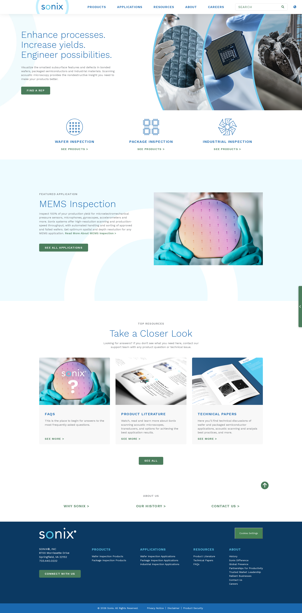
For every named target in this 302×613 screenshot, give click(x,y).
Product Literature (204, 556)
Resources (163, 7)
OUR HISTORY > (151, 506)
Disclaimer (173, 608)
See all (151, 460)
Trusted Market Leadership (245, 572)
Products (96, 7)
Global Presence (238, 564)
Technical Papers (203, 560)
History (233, 556)
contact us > (225, 506)
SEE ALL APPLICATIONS (63, 247)
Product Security (193, 608)
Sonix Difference (239, 560)
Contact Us (235, 580)
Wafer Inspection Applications (157, 556)
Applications (129, 7)
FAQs (196, 564)
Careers (216, 7)
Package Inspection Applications (159, 560)
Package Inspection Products (109, 560)
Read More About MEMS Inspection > (90, 233)
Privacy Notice (155, 608)
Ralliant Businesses (240, 575)
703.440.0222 (48, 560)
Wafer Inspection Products (107, 556)
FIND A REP (36, 90)
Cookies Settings (248, 533)
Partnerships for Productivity (246, 568)
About (191, 7)
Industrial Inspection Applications (159, 564)
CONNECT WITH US (60, 573)
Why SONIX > (76, 506)
